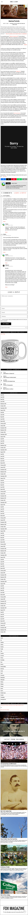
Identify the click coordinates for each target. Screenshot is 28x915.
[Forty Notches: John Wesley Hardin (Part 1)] (14, 730)
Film (1, 651)
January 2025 (3, 425)
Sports (2, 690)
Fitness (2, 657)
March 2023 (3, 463)
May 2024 (2, 443)
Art (1, 640)
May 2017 (2, 616)
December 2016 (3, 627)
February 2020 (3, 544)
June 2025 (2, 414)
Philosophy (2, 679)
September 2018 (3, 581)
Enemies (2, 646)
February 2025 (3, 423)
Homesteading (3, 666)
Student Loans (3, 692)
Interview (2, 668)
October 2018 (3, 579)
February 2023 (3, 465)
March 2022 (3, 489)
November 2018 (3, 577)
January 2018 (3, 599)
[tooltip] (3, 179)
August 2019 (3, 557)
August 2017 (3, 610)
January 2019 (3, 572)
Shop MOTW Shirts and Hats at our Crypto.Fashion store (12, 705)
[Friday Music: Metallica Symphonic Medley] (14, 718)
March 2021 (3, 515)
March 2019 (3, 568)
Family (18, 23)
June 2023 (2, 456)
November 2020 (3, 524)
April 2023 (2, 460)
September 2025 (4, 408)
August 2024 (3, 436)
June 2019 (2, 561)
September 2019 (3, 555)
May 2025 (2, 416)
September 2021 (3, 502)
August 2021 (3, 504)
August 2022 (3, 478)
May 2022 (2, 485)
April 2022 (2, 487)
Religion (2, 684)
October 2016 (3, 632)
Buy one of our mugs (5, 709)
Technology (2, 697)
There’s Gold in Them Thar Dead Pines (9, 839)
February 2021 (3, 517)
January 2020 (3, 546)
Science (2, 686)
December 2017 (3, 601)
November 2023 (3, 445)
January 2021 (3, 520)
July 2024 (2, 438)
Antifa (2, 638)
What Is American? (14, 36)
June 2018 (2, 588)
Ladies (2, 671)
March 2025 (3, 421)
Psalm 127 (18, 71)
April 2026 (2, 401)
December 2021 (3, 495)
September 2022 (4, 476)
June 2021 (2, 509)
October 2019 (3, 553)
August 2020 (3, 531)
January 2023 (3, 467)
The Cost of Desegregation (8, 385)
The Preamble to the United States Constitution (16, 33)
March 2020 (3, 542)
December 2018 (3, 575)
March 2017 (3, 621)
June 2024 (2, 441)
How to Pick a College (5, 895)
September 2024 (4, 434)
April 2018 (2, 592)
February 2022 (3, 491)
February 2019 (3, 570)
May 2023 (2, 458)
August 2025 (3, 410)
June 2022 (2, 482)
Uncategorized (3, 699)
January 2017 (3, 625)
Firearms (2, 655)
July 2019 (2, 559)
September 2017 (3, 607)
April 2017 (2, 618)
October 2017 (3, 605)
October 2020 (3, 526)
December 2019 (3, 548)
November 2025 (3, 403)
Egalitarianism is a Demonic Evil (8, 373)
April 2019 (2, 566)
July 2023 (2, 454)
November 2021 (3, 498)
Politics (2, 682)
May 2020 (2, 537)
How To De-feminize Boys (6, 811)
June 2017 (2, 614)
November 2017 (3, 603)
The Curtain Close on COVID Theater (8, 763)
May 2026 (2, 399)
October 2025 (3, 405)
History (2, 664)
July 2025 (2, 412)
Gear (1, 662)
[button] (26, 327)
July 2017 (2, 612)
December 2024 (3, 427)
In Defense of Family (5, 867)
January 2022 (3, 493)
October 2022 (3, 474)
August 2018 (3, 583)
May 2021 (2, 511)
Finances (2, 653)
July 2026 (2, 395)
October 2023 (3, 447)
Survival (2, 695)
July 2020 (2, 533)
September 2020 (4, 528)
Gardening (2, 660)
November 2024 (3, 430)
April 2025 (2, 419)
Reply (4, 221)
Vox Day (5, 176)
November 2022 (3, 471)
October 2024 (3, 432)
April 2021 (2, 513)
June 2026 (2, 397)
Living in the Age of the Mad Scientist (9, 377)
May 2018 (2, 590)
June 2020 (2, 535)
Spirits (2, 688)
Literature (2, 675)
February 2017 (3, 623)
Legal (2, 673)
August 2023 (3, 452)
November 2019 (3, 550)
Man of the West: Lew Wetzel (8, 389)
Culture (15, 23)
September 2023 (4, 449)
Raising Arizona (17, 113)
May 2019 (2, 564)
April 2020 (2, 539)
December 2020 (3, 522)
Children (11, 23)
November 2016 (3, 629)
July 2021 (2, 506)
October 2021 (3, 500)
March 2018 (3, 594)
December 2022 (3, 469)
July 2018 (2, 585)
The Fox (23, 912)
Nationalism (22, 23)
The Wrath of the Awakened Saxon (9, 381)
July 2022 (2, 480)
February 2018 (3, 596)
